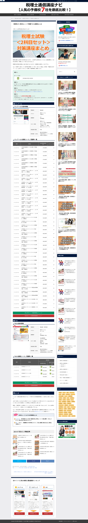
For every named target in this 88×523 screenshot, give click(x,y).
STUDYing (61, 412)
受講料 (31, 467)
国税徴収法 (61, 410)
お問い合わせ (75, 521)
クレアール (72, 394)
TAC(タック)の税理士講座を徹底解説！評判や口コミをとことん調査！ (67, 93)
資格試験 (60, 123)
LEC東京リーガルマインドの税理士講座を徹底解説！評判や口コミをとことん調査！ (67, 145)
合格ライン (61, 408)
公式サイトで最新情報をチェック (34, 312)
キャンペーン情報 (63, 380)
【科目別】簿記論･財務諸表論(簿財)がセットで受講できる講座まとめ (25, 442)
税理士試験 (67, 394)
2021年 (68, 399)
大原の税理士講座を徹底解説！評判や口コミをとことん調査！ (67, 110)
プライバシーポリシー (67, 521)
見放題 (73, 408)
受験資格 (69, 401)
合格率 (65, 408)
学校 (33, 467)
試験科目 (69, 408)
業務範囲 (61, 403)
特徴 (67, 392)
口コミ (64, 392)
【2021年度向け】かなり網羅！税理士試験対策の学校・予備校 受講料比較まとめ (47, 437)
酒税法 (65, 403)
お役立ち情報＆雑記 (64, 383)
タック (72, 399)
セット (15, 467)
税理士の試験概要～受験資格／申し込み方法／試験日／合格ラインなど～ (67, 127)
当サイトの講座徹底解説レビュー (34, 315)
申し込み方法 (69, 410)
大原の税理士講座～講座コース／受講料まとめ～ (67, 180)
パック (17, 467)
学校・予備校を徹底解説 (63, 90)
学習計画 (65, 412)
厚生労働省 (64, 401)
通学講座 (73, 401)
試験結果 (62, 366)
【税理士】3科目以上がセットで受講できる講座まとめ (22, 471)
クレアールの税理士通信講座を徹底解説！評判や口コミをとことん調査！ (67, 163)
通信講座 (25, 467)
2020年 (64, 399)
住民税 (70, 412)
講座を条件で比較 (55, 14)
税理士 (23, 467)
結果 (65, 410)
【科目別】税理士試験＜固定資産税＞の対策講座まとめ (67, 214)
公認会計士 (69, 403)
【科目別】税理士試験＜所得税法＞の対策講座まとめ (67, 197)
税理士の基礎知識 (17, 14)
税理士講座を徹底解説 (69, 14)
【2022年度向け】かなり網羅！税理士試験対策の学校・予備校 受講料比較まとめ (25, 454)
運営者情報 (60, 521)
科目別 (60, 399)
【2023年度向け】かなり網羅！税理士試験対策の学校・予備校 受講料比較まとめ (25, 448)
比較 (60, 394)
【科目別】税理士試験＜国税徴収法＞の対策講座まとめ (67, 248)
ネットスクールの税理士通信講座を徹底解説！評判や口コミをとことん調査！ (67, 231)
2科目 (20, 467)
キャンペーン (72, 392)
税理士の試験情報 (30, 14)
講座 (28, 467)
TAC (60, 401)
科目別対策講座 (43, 14)
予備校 (36, 467)
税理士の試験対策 (63, 369)
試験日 (63, 394)
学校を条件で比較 (32, 466)
